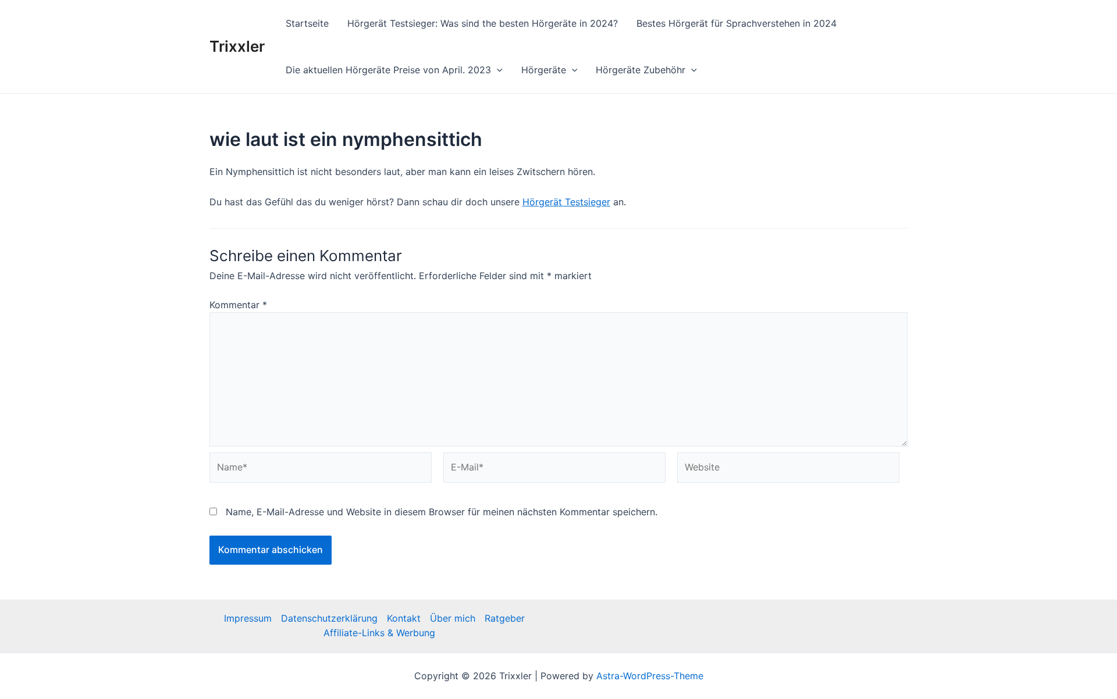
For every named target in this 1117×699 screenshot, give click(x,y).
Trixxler (237, 46)
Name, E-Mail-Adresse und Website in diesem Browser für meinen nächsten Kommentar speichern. (441, 512)
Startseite (307, 23)
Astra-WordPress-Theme (649, 676)
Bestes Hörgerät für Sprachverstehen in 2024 (736, 23)
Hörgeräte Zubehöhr (640, 70)
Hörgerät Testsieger (566, 202)
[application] (497, 70)
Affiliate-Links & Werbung (379, 633)
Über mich (452, 618)
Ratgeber (505, 618)
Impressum (248, 618)
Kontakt (404, 618)
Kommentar (238, 305)
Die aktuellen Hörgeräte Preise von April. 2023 (388, 70)
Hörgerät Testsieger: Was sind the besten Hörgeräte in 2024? (482, 23)
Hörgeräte (543, 70)
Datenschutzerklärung (329, 618)
